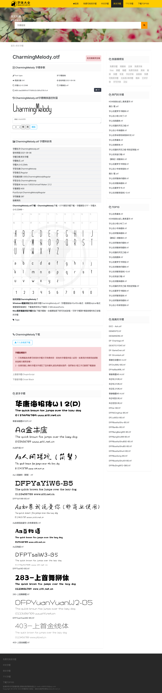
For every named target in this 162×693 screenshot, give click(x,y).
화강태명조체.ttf (115, 398)
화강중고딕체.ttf (115, 389)
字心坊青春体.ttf (116, 140)
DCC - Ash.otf (115, 326)
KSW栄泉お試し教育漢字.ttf (121, 101)
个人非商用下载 (23, 342)
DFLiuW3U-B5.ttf (117, 417)
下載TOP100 (143, 3)
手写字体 (117, 82)
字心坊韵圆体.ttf (116, 121)
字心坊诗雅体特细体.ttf (119, 247)
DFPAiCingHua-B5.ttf (118, 413)
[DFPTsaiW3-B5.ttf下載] (38, 558)
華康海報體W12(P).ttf (22, 421)
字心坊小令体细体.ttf (118, 130)
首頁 (77, 3)
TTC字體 (129, 3)
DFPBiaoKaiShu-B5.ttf (119, 422)
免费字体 (138, 66)
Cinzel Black (28, 379)
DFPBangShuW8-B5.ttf (119, 437)
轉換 (33, 127)
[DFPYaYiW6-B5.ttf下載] (46, 487)
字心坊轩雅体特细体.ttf (119, 300)
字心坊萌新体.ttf (116, 145)
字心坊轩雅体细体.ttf (118, 233)
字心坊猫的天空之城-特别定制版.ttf (124, 149)
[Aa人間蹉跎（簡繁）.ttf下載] (46, 461)
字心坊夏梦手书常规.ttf (119, 164)
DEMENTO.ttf (115, 331)
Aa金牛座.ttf (18, 448)
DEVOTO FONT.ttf (117, 345)
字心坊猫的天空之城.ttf (119, 125)
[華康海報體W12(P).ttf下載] (48, 408)
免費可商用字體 (90, 3)
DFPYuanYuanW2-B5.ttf (23, 618)
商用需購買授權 (93, 58)
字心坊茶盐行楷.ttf (117, 154)
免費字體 (113, 66)
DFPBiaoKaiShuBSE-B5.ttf (121, 441)
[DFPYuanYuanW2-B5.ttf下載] (54, 606)
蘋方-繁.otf (113, 106)
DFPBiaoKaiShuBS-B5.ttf (120, 446)
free (112, 70)
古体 (130, 66)
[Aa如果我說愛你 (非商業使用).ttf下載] (57, 511)
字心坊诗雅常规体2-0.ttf (119, 193)
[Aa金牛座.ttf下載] (46, 434)
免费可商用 (133, 70)
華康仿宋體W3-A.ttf (117, 360)
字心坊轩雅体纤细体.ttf (119, 178)
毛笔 (121, 74)
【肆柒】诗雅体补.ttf (118, 159)
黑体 (143, 70)
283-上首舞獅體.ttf (21, 594)
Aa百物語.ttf (18, 547)
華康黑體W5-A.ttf (116, 374)
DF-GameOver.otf (117, 350)
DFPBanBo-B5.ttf (117, 427)
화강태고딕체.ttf (115, 379)
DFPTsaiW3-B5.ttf (21, 568)
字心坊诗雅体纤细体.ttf (119, 267)
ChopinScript (29, 374)
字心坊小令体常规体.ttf (119, 169)
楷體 (124, 70)
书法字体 (130, 74)
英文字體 (117, 3)
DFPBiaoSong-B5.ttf (118, 456)
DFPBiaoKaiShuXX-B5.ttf (120, 461)
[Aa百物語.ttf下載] (39, 535)
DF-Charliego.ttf (116, 341)
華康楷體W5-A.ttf (116, 393)
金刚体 (139, 74)
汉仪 (125, 82)
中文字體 (105, 3)
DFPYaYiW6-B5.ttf (21, 498)
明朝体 (123, 66)
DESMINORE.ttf (116, 336)
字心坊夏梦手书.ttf (117, 188)
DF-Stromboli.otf (116, 355)
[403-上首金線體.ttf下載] (42, 630)
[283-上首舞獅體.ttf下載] (45, 581)
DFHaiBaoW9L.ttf (117, 369)
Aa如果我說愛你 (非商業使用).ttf (27, 523)
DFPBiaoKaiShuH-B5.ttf (119, 451)
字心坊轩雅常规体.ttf (118, 295)
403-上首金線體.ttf (21, 642)
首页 (13, 45)
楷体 (137, 78)
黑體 (118, 70)
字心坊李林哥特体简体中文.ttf (121, 135)
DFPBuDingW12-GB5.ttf (119, 465)
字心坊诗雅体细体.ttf (118, 183)
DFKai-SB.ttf (114, 408)
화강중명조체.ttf (115, 403)
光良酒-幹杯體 (127, 78)
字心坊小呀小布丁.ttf (118, 116)
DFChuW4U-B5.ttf (117, 365)
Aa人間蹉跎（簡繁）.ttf (23, 475)
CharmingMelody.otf (22, 205)
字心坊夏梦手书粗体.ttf (119, 111)
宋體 (115, 74)
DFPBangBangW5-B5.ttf (120, 432)
